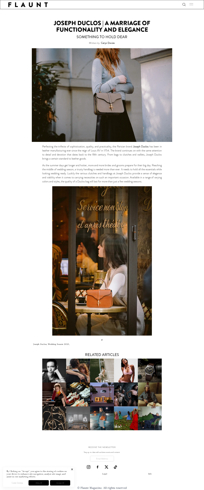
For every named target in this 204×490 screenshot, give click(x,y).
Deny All (39, 482)
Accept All (60, 482)
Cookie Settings (17, 482)
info (150, 474)
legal (104, 474)
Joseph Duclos (141, 146)
